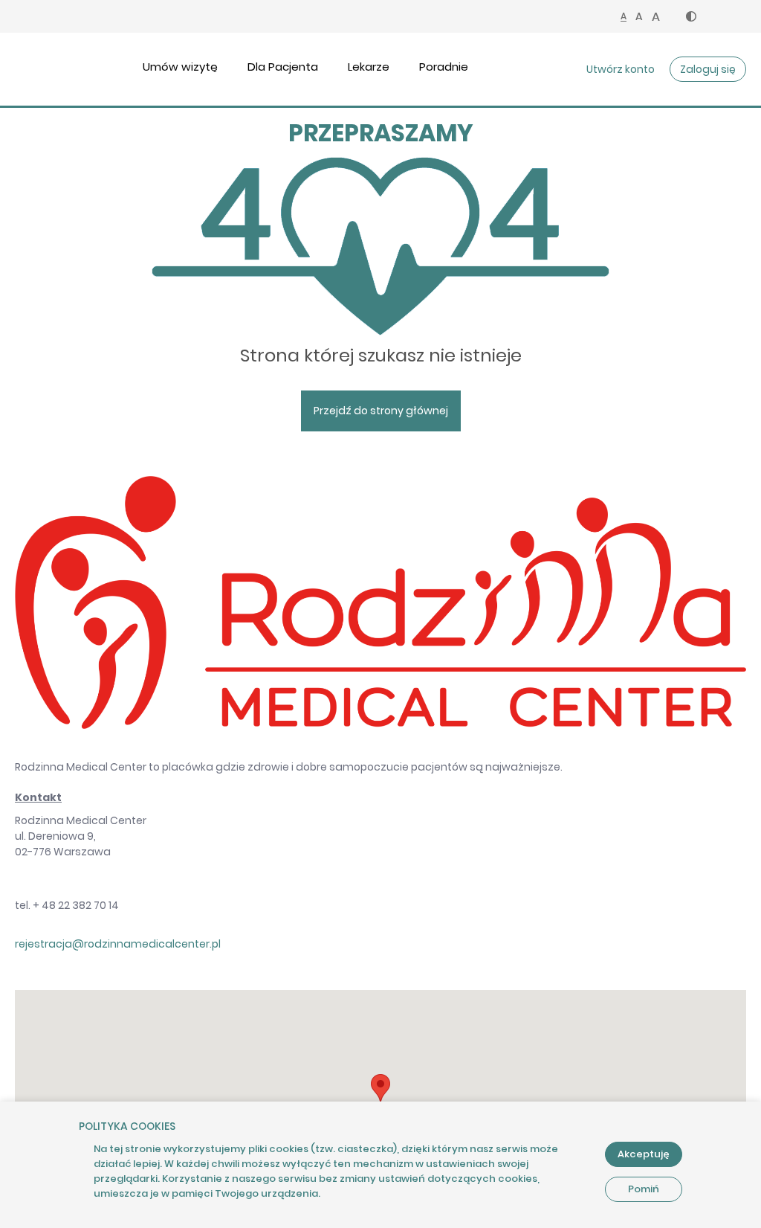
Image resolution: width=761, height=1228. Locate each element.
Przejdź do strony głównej (381, 410)
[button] (691, 16)
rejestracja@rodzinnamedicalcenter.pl (118, 943)
